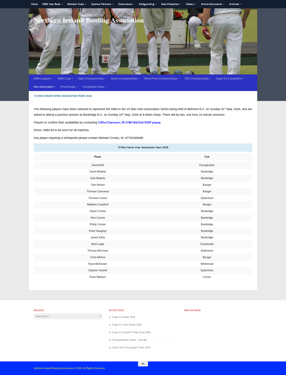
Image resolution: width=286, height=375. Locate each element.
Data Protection (170, 4)
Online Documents (211, 4)
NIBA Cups (64, 78)
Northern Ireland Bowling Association (89, 20)
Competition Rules (93, 86)
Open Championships (91, 78)
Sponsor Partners (101, 4)
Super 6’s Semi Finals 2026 (127, 324)
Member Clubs (75, 4)
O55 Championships (197, 78)
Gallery (190, 4)
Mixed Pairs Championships (160, 78)
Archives (234, 4)
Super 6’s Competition (229, 78)
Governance (125, 4)
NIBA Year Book (51, 4)
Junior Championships (124, 78)
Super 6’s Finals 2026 (123, 317)
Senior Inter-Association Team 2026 (131, 347)
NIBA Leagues (42, 78)
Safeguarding (146, 4)
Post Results (67, 86)
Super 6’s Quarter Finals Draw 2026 (131, 332)
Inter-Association (43, 86)
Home (34, 4)
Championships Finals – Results (129, 339)
